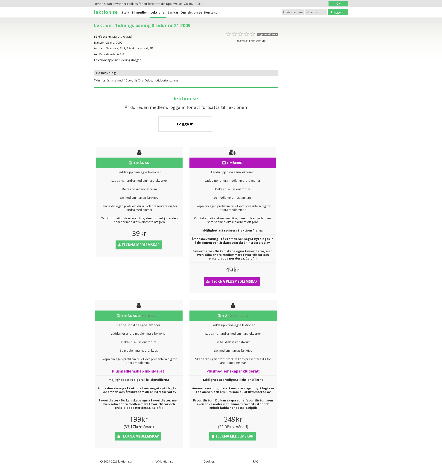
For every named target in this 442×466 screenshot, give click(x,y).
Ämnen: (99, 48)
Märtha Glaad (122, 36)
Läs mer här (192, 3)
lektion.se (106, 12)
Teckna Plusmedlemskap (234, 281)
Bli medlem (140, 12)
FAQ (256, 461)
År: (96, 54)
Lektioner (158, 12)
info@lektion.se (163, 461)
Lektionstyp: (104, 60)
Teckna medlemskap (140, 245)
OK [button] (338, 3)
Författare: (103, 36)
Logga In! (338, 12)
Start (125, 12)
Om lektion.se (191, 12)
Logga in (185, 124)
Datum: (99, 42)
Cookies (209, 461)
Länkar (173, 12)
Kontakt (210, 12)
